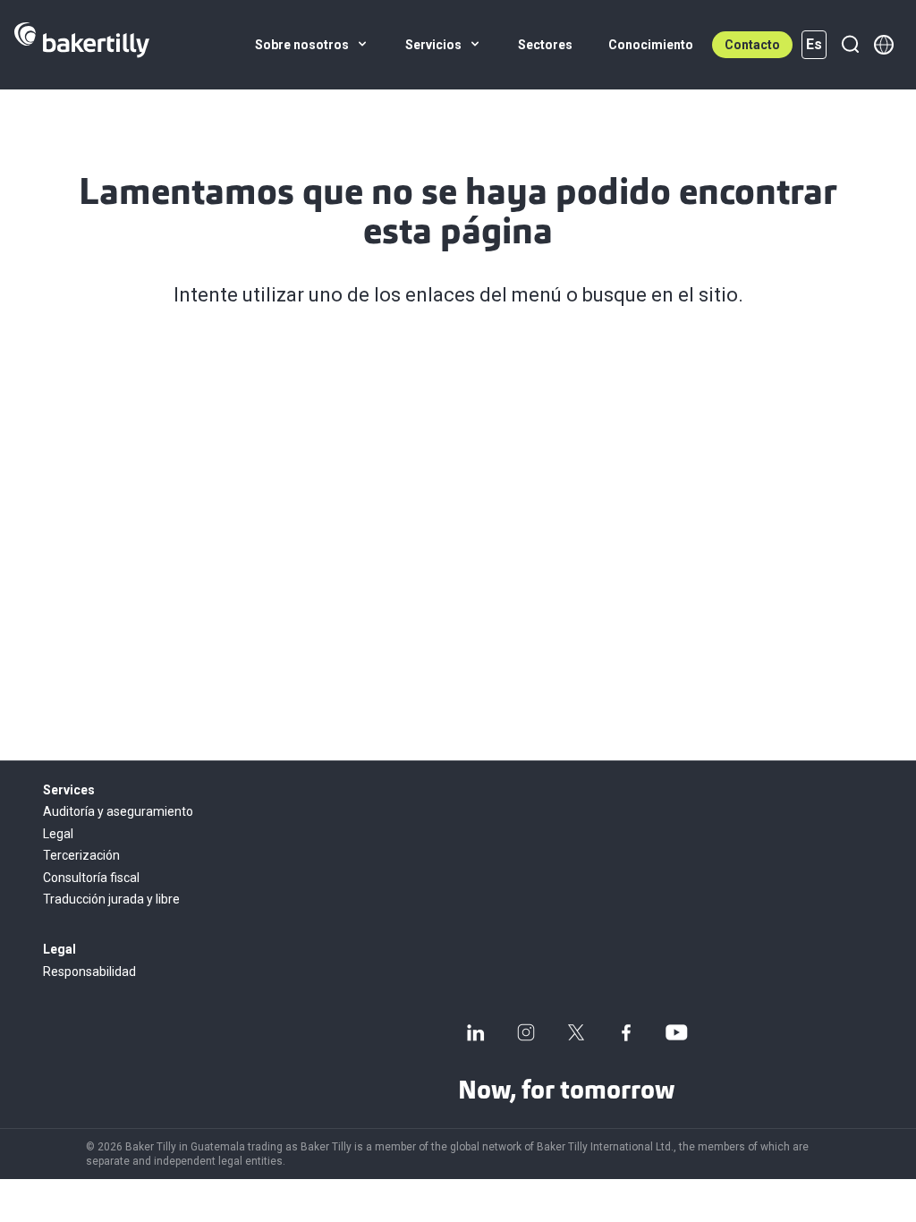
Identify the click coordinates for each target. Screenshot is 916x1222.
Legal (58, 834)
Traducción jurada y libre (111, 899)
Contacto (752, 45)
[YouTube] (676, 1032)
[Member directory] (884, 44)
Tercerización (81, 855)
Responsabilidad (89, 971)
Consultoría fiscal (91, 877)
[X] (576, 1032)
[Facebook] (626, 1032)
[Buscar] (849, 44)
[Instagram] (526, 1032)
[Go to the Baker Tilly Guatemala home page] (81, 45)
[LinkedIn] (476, 1032)
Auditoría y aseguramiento (118, 811)
